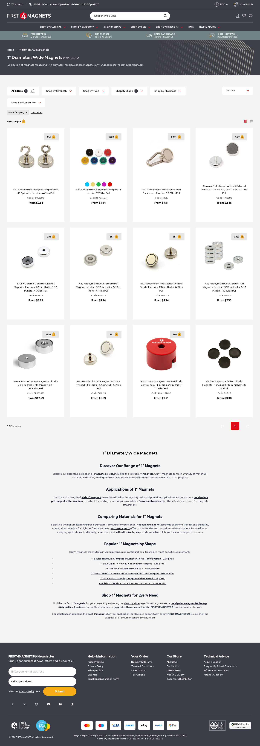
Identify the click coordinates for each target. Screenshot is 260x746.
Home (10, 50)
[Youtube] (48, 704)
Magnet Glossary (213, 674)
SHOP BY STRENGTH (167, 27)
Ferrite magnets (120, 528)
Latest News (174, 670)
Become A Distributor (179, 679)
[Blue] (87, 184)
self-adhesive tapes (127, 532)
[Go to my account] (237, 16)
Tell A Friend (138, 674)
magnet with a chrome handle (131, 607)
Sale (191, 27)
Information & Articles (216, 670)
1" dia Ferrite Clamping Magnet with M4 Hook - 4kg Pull (132, 578)
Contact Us (173, 666)
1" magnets (146, 474)
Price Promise (96, 662)
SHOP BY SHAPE (113, 27)
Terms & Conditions (142, 666)
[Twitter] (24, 704)
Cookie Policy (95, 666)
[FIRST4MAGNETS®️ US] (29, 15)
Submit (60, 691)
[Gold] (93, 184)
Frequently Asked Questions (220, 666)
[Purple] (104, 184)
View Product (32, 212)
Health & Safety (175, 674)
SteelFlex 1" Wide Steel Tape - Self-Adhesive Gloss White (132, 583)
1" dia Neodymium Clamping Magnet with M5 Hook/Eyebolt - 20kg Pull (132, 558)
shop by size (131, 603)
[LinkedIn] (72, 704)
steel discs (103, 532)
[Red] (110, 184)
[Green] (98, 184)
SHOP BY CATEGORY (82, 27)
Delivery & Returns (141, 662)
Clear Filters (36, 112)
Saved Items (138, 670)
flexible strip (81, 607)
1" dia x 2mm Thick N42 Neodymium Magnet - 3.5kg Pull (132, 563)
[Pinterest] (60, 704)
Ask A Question (212, 662)
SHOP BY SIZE (139, 27)
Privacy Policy (95, 670)
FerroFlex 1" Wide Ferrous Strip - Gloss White (133, 568)
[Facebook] (13, 704)
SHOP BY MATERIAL (51, 27)
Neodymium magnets (149, 524)
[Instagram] (36, 704)
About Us (172, 662)
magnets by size (103, 474)
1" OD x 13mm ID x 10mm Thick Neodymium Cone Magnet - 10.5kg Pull (132, 573)
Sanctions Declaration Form (103, 679)
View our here (24, 691)
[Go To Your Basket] (251, 16)
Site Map (93, 674)
